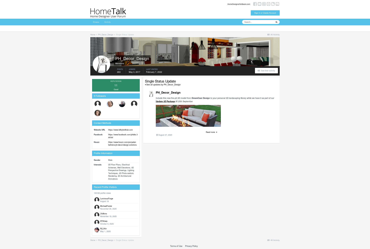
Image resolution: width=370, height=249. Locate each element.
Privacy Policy (191, 246)
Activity (107, 22)
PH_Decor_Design (168, 92)
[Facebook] (255, 3)
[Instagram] (264, 3)
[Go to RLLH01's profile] (96, 229)
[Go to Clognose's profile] (134, 104)
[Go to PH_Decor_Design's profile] (151, 94)
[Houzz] (273, 3)
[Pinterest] (268, 3)
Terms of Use (176, 246)
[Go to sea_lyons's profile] (98, 113)
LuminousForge (106, 198)
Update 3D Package (165, 101)
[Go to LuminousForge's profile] (96, 199)
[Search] (276, 22)
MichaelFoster (106, 206)
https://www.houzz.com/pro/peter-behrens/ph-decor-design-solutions (122, 143)
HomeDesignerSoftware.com (238, 4)
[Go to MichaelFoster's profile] (96, 207)
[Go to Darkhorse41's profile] (122, 104)
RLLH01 (103, 228)
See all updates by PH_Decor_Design (163, 84)
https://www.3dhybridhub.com (120, 129)
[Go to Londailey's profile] (110, 104)
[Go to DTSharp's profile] (96, 222)
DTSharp (103, 221)
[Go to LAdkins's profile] (96, 214)
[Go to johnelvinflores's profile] (98, 104)
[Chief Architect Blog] (277, 3)
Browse (96, 22)
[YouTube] (259, 3)
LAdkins (103, 213)
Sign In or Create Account (265, 12)
